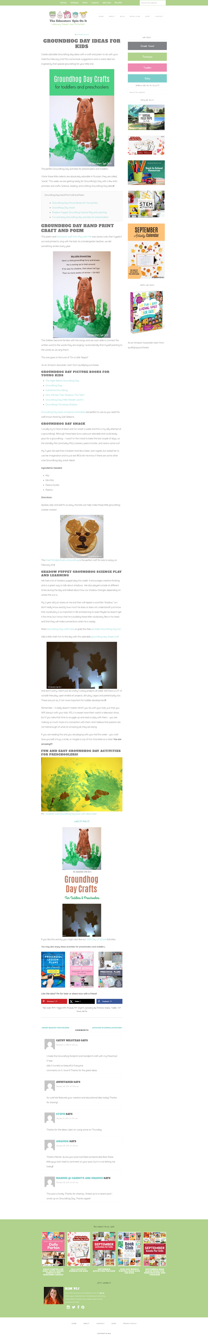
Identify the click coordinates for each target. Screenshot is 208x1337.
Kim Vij (102, 1293)
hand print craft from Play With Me (74, 236)
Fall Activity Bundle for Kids (78, 1270)
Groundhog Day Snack (63, 207)
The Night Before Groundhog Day (62, 380)
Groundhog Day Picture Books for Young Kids (74, 202)
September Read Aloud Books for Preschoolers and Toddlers (154, 1272)
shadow (107, 1007)
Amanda (70, 1007)
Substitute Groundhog (57, 390)
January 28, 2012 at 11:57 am (67, 1182)
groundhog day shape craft (105, 636)
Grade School (147, 46)
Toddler (114, 1007)
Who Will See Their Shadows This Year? (65, 394)
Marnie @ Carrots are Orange (79, 1178)
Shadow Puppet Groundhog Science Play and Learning (79, 212)
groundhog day (90, 1007)
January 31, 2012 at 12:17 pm (67, 1118)
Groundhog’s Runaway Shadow (61, 404)
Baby (147, 78)
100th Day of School (96, 939)
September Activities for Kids (104, 1270)
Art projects (79, 1007)
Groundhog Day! (54, 385)
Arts (54, 1007)
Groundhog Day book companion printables (63, 412)
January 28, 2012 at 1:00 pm (67, 1145)
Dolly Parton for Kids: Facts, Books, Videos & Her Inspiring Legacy (53, 1272)
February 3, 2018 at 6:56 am (67, 1044)
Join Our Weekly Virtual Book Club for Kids (129, 1271)
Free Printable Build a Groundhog (62, 560)
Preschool (100, 1007)
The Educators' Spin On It (68, 18)
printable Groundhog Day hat (106, 629)
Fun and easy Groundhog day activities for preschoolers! (80, 217)
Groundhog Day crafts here (60, 629)
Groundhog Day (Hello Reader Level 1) (64, 399)
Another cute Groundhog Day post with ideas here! (71, 813)
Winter (84, 1011)
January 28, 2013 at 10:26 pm (67, 1086)
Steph (60, 1114)
